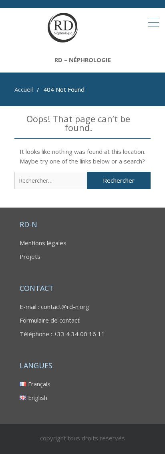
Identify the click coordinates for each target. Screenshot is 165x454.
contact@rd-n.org (65, 307)
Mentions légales (43, 243)
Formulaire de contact (50, 320)
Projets (30, 256)
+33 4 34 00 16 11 (79, 334)
